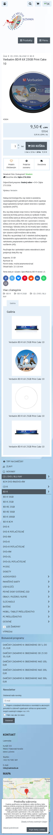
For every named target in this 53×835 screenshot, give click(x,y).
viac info (26, 711)
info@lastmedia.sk (10, 768)
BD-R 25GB (22, 293)
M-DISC (6, 566)
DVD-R (6, 526)
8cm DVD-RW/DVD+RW (14, 481)
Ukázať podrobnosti (10, 828)
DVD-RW (7, 536)
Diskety (7, 571)
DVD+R (6, 541)
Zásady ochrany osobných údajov (34, 821)
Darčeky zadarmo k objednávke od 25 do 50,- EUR (25, 655)
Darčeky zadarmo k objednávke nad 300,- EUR (25, 680)
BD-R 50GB (8, 496)
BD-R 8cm (8, 521)
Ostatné (7, 621)
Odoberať (9, 720)
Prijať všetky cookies (37, 829)
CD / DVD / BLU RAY (12, 476)
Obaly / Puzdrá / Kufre (15, 596)
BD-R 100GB (9, 516)
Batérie (7, 606)
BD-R (8, 293)
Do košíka (37, 146)
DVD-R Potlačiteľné (13, 531)
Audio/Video (9, 576)
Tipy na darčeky (14, 461)
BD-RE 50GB (9, 511)
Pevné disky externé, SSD (16, 591)
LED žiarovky (13, 626)
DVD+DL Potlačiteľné (14, 561)
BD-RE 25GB (9, 506)
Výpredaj (7, 631)
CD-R (5, 486)
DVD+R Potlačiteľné (14, 546)
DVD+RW (7, 551)
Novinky (10, 471)
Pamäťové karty (11, 581)
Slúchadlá (9, 601)
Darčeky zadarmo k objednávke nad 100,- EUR (25, 663)
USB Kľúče (8, 586)
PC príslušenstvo (12, 616)
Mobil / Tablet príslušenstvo (18, 611)
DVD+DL (7, 556)
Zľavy (9, 466)
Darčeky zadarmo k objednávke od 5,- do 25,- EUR (25, 646)
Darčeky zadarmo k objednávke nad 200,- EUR (25, 671)
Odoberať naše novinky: (12, 695)
